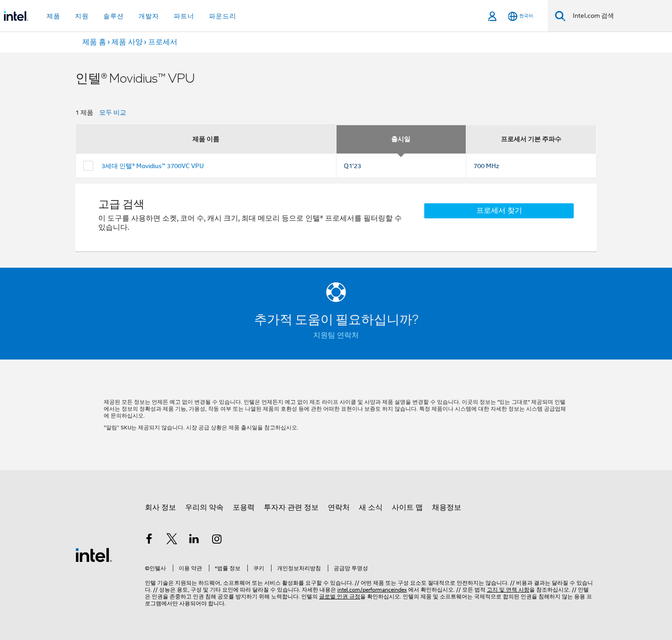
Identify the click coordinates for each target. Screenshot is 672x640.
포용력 (244, 507)
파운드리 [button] (222, 16)
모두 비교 (112, 112)
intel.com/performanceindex (372, 589)
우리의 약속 (204, 507)
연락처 (339, 507)
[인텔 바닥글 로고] (93, 554)
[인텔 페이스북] (149, 540)
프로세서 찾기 (499, 210)
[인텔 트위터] (172, 540)
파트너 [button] (184, 16)
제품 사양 (127, 42)
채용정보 (446, 507)
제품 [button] (53, 16)
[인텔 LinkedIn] (194, 540)
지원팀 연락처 (336, 335)
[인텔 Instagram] (217, 540)
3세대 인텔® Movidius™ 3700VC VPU (152, 166)
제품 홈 (94, 42)
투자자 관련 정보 (291, 507)
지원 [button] (82, 16)
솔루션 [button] (113, 16)
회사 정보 (160, 507)
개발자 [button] (149, 16)
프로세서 (162, 42)
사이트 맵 (407, 507)
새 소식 (371, 507)
